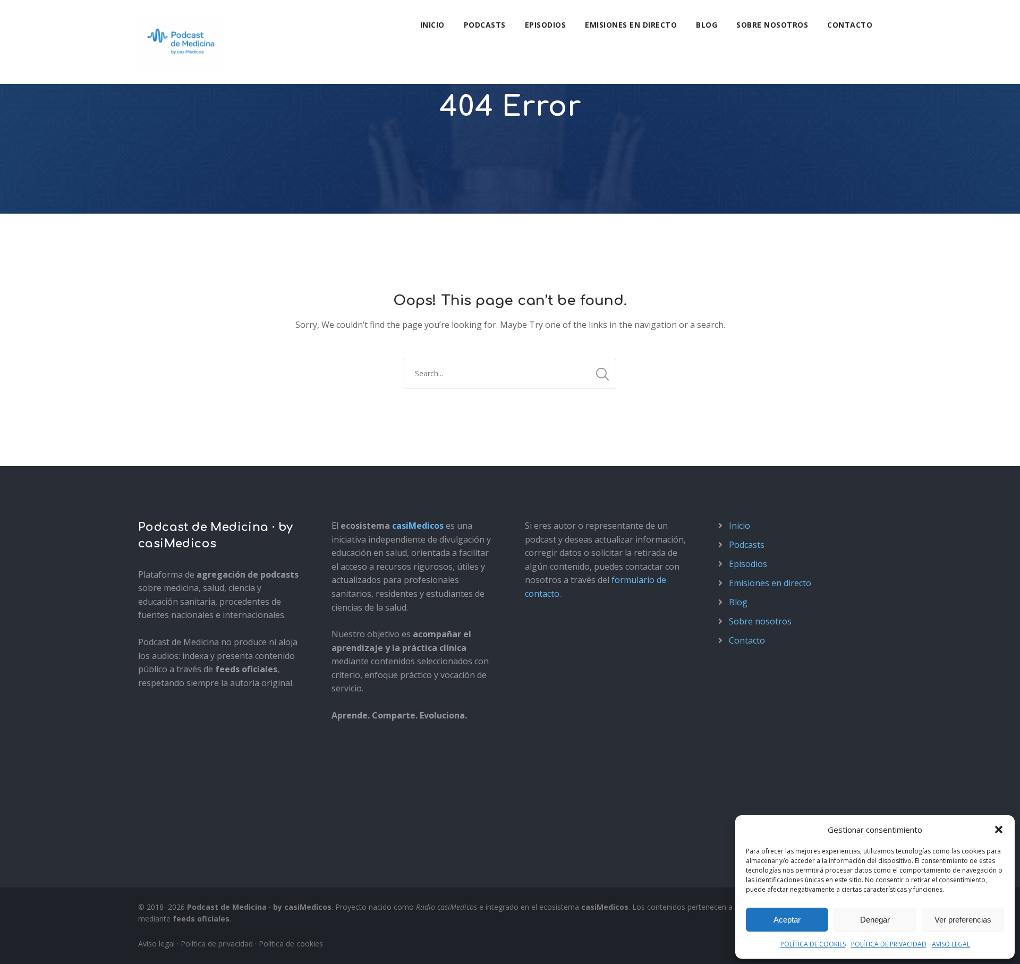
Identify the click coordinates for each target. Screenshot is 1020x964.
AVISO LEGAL (951, 944)
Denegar (875, 919)
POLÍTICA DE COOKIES (813, 944)
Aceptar (787, 919)
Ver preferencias (962, 919)
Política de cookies (291, 943)
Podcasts (485, 25)
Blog (706, 25)
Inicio (432, 25)
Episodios (545, 25)
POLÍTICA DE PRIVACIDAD (888, 944)
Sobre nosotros (772, 25)
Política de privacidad (217, 943)
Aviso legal (156, 943)
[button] (998, 829)
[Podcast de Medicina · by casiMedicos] (181, 42)
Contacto (849, 25)
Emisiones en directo (631, 25)
